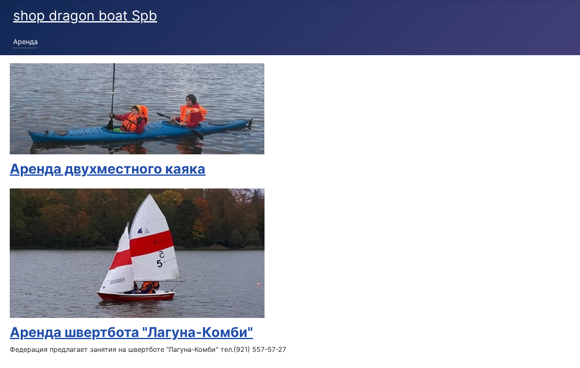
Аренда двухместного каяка (108, 168)
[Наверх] (565, 352)
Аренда (25, 41)
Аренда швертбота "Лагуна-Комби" (131, 332)
